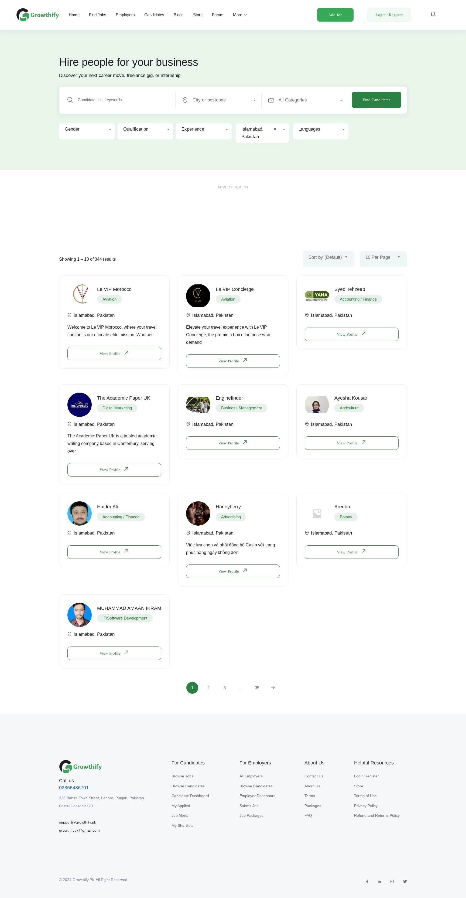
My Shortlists (182, 825)
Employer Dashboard (257, 796)
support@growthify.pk (77, 822)
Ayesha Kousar (350, 398)
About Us (312, 786)
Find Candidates (376, 100)
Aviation (109, 299)
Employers (125, 14)
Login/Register (366, 776)
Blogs (179, 14)
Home (74, 14)
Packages (312, 806)
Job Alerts (180, 815)
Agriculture (349, 408)
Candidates (154, 14)
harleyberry (228, 506)
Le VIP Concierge (235, 289)
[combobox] (222, 100)
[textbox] (218, 100)
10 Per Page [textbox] (377, 257)
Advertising (231, 517)
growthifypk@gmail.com (79, 830)
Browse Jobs (182, 776)
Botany (346, 517)
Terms (309, 796)
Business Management (241, 408)
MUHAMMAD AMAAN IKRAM (129, 608)
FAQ (308, 815)
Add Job (335, 15)
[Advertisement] (233, 212)
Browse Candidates (188, 786)
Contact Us (313, 776)
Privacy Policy (366, 806)
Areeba (342, 506)
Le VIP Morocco (114, 289)
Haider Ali (107, 506)
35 (257, 687)
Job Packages (251, 815)
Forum (218, 14)
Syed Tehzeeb (349, 289)
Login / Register (389, 15)
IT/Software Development (124, 618)
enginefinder (229, 398)
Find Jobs (97, 14)
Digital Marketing (117, 408)
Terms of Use (365, 796)
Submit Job (249, 806)
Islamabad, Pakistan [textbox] (258, 133)
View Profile (110, 353)
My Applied (181, 806)
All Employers (251, 776)
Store (198, 14)
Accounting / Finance (358, 299)
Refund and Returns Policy (377, 815)
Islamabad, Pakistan (94, 315)
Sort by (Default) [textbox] (325, 257)
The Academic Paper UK (123, 398)
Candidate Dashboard (190, 796)
